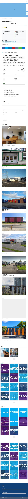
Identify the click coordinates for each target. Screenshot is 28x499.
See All (14, 358)
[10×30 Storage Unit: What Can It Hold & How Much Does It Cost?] (14, 430)
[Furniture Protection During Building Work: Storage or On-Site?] (23, 465)
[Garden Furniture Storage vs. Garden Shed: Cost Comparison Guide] (5, 474)
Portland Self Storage (10, 18)
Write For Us (3, 487)
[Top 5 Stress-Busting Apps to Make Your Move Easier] (5, 352)
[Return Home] (27, 12)
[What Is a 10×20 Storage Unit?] (23, 421)
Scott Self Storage (4, 166)
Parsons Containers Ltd (5, 318)
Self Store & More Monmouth (6, 144)
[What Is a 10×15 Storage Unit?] (14, 421)
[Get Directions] (27, 14)
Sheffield (24, 69)
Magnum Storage (4, 231)
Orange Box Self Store (5, 339)
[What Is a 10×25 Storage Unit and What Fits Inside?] (5, 430)
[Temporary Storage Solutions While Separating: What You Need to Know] (5, 377)
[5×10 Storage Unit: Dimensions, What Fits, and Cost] (14, 412)
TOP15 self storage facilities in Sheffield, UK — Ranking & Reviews (9, 41)
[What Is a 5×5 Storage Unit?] (5, 412)
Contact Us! (3, 488)
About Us (3, 486)
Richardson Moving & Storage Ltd (6, 252)
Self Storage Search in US (4, 492)
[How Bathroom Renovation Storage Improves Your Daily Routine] (14, 474)
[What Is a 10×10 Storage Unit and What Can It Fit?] (5, 421)
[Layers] (27, 4)
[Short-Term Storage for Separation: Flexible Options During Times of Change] (14, 368)
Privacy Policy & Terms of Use (24, 497)
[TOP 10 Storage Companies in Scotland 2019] (14, 352)
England (22, 69)
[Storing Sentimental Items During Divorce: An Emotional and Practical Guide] (5, 368)
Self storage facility (5, 18)
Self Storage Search (7, 497)
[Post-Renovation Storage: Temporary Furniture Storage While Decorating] (14, 377)
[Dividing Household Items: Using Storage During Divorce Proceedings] (23, 368)
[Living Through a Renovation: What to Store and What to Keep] (5, 465)
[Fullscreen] (27, 9)
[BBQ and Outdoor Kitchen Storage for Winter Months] (23, 474)
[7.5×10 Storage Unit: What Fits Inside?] (23, 412)
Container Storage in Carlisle (6, 209)
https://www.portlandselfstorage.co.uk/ (21, 70)
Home (2, 18)
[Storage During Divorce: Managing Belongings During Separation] (23, 377)
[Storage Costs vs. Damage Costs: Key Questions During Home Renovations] (14, 465)
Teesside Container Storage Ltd (6, 274)
